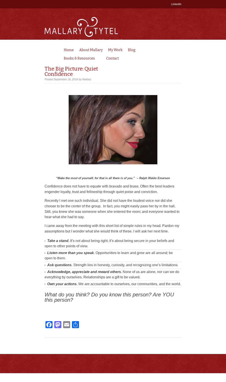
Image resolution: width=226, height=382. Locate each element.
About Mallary (91, 50)
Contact (112, 58)
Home (69, 50)
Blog (132, 50)
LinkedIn (176, 4)
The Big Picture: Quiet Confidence (71, 71)
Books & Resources (78, 59)
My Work (115, 50)
